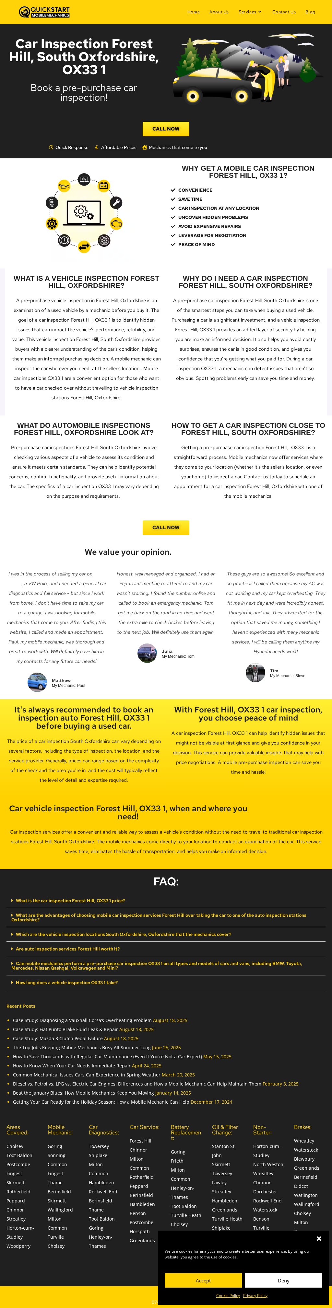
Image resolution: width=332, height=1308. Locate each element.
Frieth (177, 1161)
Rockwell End (103, 1192)
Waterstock (265, 1210)
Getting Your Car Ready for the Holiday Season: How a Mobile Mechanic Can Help (101, 1102)
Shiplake (98, 1155)
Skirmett (15, 1182)
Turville (56, 1237)
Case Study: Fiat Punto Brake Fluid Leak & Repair (65, 1029)
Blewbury (304, 1159)
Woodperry (18, 1246)
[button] (319, 1238)
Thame (55, 1182)
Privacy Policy (255, 1295)
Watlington (306, 1195)
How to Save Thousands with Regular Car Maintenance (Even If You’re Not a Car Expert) (107, 1056)
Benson (138, 1213)
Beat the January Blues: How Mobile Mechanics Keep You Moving (83, 1093)
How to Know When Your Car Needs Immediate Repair (72, 1066)
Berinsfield (59, 1192)
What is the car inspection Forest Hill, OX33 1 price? (70, 901)
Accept (203, 1280)
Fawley (219, 1182)
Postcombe (18, 1164)
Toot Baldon (19, 1155)
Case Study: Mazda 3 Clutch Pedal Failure (58, 1038)
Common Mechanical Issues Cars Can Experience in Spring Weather (86, 1075)
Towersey (99, 1146)
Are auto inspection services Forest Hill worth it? (68, 949)
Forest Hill (140, 1141)
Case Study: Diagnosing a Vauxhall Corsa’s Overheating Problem (82, 1020)
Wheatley (263, 1173)
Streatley (16, 1219)
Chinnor (15, 1210)
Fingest (14, 1173)
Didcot (301, 1186)
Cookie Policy (228, 1295)
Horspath (140, 1231)
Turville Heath (186, 1215)
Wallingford (60, 1210)
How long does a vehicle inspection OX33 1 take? (67, 982)
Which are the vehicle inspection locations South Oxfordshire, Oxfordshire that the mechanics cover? (123, 934)
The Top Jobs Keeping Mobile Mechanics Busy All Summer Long (82, 1047)
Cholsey (14, 1146)
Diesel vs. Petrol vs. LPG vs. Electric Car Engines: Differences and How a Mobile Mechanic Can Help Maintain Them (137, 1084)
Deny (284, 1280)
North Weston (268, 1164)
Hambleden (101, 1182)
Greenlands (142, 1240)
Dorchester (265, 1192)
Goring (55, 1146)
